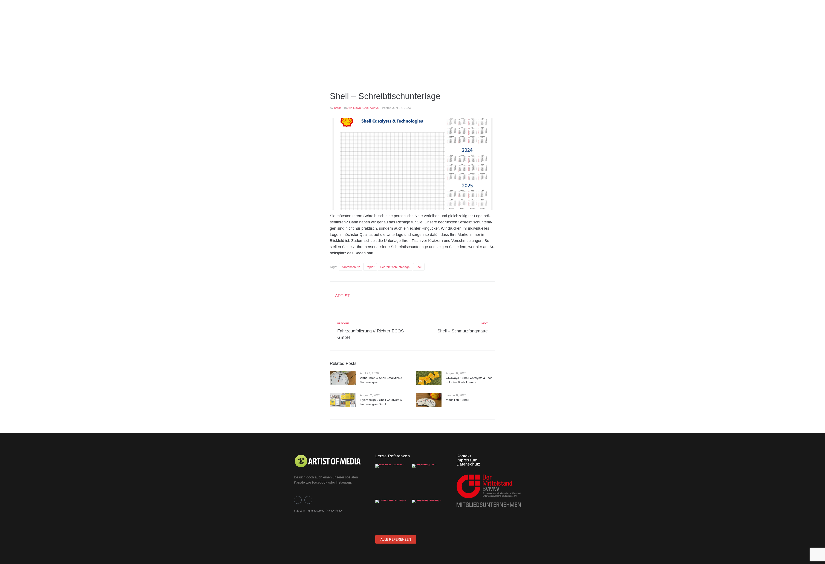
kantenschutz (350, 267)
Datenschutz (468, 464)
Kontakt (464, 456)
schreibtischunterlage (395, 267)
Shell (419, 267)
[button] (364, 66)
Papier (370, 267)
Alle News (354, 107)
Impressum (467, 460)
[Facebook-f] (298, 500)
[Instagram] (308, 500)
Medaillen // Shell (457, 399)
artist (337, 107)
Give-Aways (370, 107)
